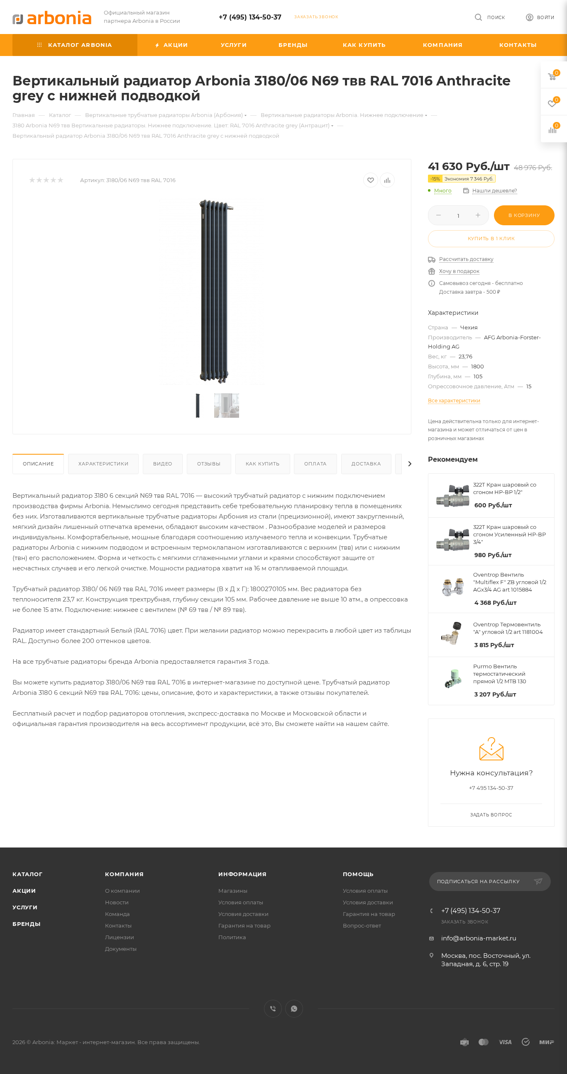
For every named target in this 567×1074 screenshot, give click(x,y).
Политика (232, 937)
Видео (162, 464)
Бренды (26, 924)
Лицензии (119, 937)
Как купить (263, 464)
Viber (273, 1009)
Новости (117, 902)
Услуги (25, 907)
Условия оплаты (240, 902)
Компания (124, 874)
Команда (117, 914)
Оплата (315, 464)
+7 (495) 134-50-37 (250, 17)
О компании (122, 890)
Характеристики (103, 464)
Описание (38, 464)
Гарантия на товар (244, 925)
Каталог (27, 874)
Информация (242, 874)
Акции (24, 890)
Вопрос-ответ (362, 925)
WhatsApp (294, 1009)
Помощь (358, 874)
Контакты (118, 925)
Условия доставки (243, 914)
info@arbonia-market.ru (478, 938)
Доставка (366, 464)
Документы (121, 948)
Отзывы (209, 464)
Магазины (232, 890)
